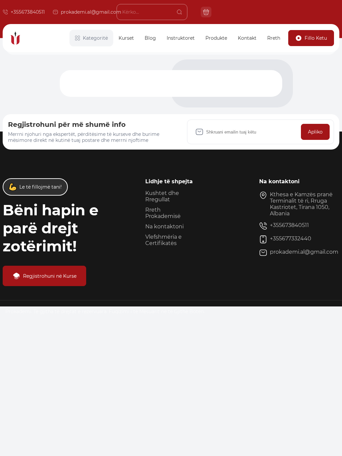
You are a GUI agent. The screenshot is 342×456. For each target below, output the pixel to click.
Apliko (315, 132)
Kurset (126, 38)
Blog (150, 38)
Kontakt (247, 38)
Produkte (216, 38)
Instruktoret (181, 38)
